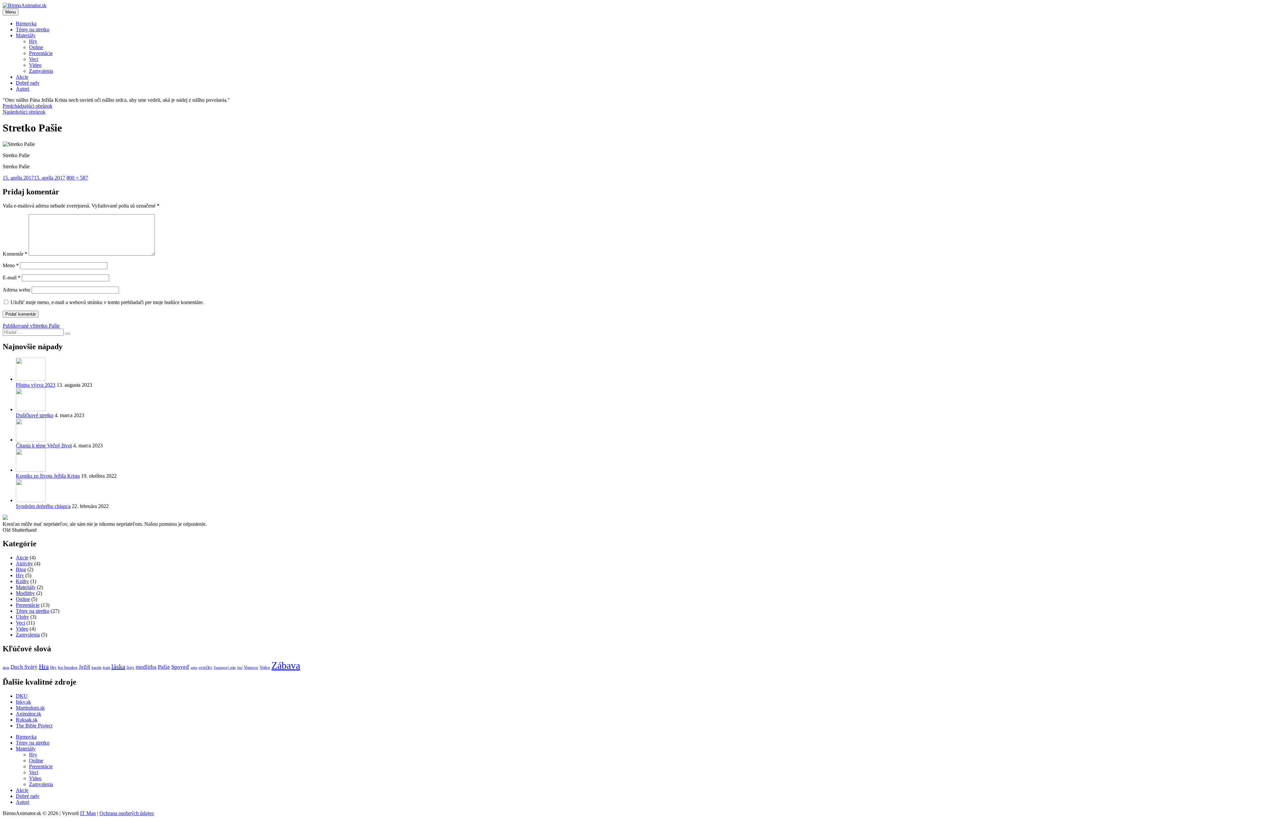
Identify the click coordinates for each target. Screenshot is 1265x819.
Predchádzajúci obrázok (27, 106)
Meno (11, 265)
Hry (33, 41)
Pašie (164, 667)
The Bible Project (34, 725)
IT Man (88, 813)
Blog (21, 569)
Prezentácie (41, 53)
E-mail (11, 277)
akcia (6, 667)
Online (36, 47)
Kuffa (106, 667)
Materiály (26, 35)
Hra (44, 666)
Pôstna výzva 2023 (35, 385)
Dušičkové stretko (34, 415)
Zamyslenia (41, 71)
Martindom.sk (30, 708)
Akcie (22, 77)
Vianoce (251, 667)
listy (130, 667)
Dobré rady (28, 83)
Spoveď (180, 667)
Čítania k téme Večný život (44, 445)
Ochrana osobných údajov (126, 813)
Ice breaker (67, 667)
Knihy (22, 581)
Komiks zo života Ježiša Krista (48, 476)
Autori (22, 89)
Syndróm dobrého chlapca (43, 506)
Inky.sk (23, 702)
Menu (10, 12)
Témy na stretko (32, 29)
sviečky (205, 667)
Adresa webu (16, 290)
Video (35, 65)
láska (118, 666)
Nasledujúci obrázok (24, 112)
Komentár (15, 254)
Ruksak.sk (27, 719)
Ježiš (84, 667)
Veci (33, 59)
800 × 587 (77, 178)
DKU (22, 696)
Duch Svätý (24, 667)
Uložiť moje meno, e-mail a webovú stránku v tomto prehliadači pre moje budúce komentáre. (107, 302)
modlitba (146, 667)
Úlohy (22, 617)
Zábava (285, 665)
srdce (194, 667)
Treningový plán (225, 667)
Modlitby (25, 593)
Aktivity (24, 563)
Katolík (96, 667)
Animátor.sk (28, 714)
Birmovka (26, 23)
